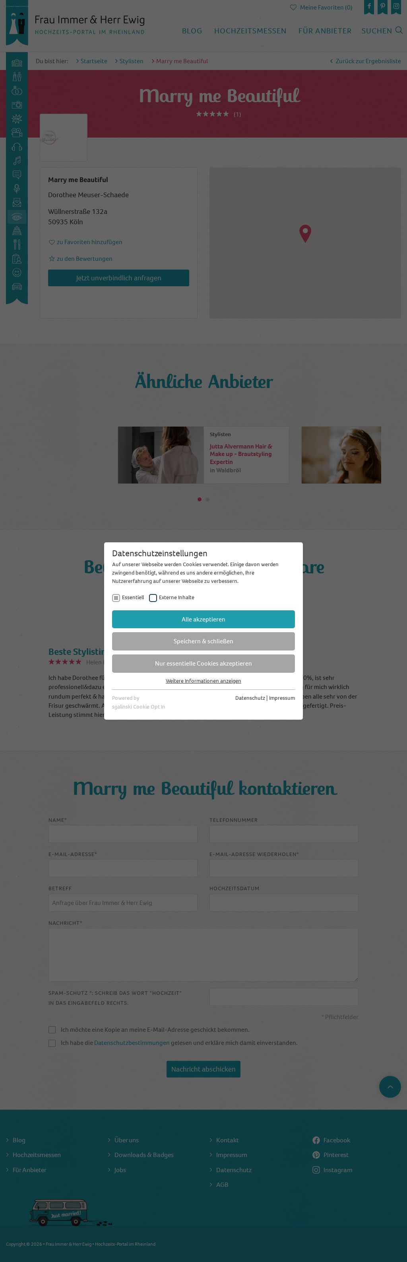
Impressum (282, 698)
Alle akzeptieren (203, 619)
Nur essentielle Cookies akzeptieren (203, 663)
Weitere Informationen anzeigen (203, 681)
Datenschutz (250, 698)
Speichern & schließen (203, 641)
